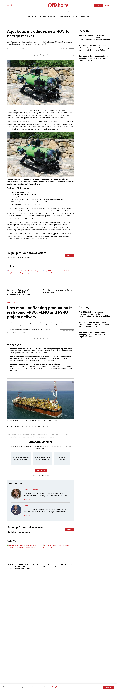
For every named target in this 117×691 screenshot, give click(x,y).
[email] (47, 55)
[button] (8, 5)
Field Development (63, 17)
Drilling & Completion (47, 17)
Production (85, 17)
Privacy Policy (56, 687)
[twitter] (40, 55)
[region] (58, 687)
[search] (11, 5)
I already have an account (41, 475)
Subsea (75, 17)
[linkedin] (37, 55)
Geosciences (32, 17)
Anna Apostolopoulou (14, 329)
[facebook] (34, 55)
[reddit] (44, 55)
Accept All (108, 687)
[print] (73, 55)
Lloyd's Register (45, 329)
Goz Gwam (26, 329)
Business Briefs (12, 26)
